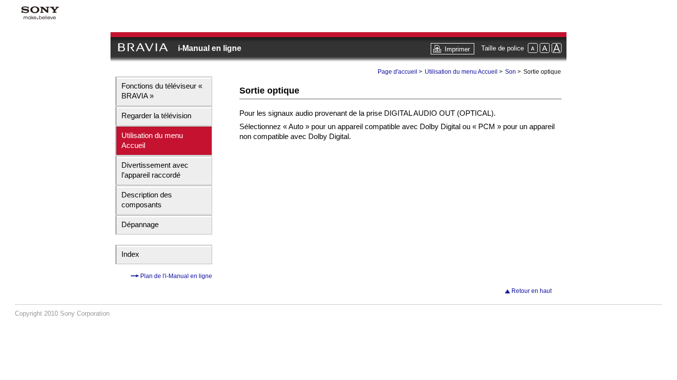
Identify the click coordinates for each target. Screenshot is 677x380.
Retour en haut (531, 290)
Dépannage (140, 224)
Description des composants (146, 199)
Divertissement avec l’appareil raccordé (154, 170)
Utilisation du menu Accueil (152, 140)
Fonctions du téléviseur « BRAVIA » (161, 91)
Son (510, 71)
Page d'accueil (397, 71)
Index (130, 254)
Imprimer (457, 49)
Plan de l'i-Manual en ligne (175, 276)
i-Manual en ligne (209, 48)
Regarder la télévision (156, 115)
